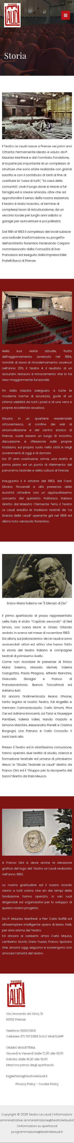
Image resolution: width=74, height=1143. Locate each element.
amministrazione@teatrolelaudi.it (49, 1120)
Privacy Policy (25, 1084)
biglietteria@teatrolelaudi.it (26, 1076)
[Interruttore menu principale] (65, 15)
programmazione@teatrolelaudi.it (37, 1132)
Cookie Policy (49, 1084)
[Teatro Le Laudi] (12, 15)
